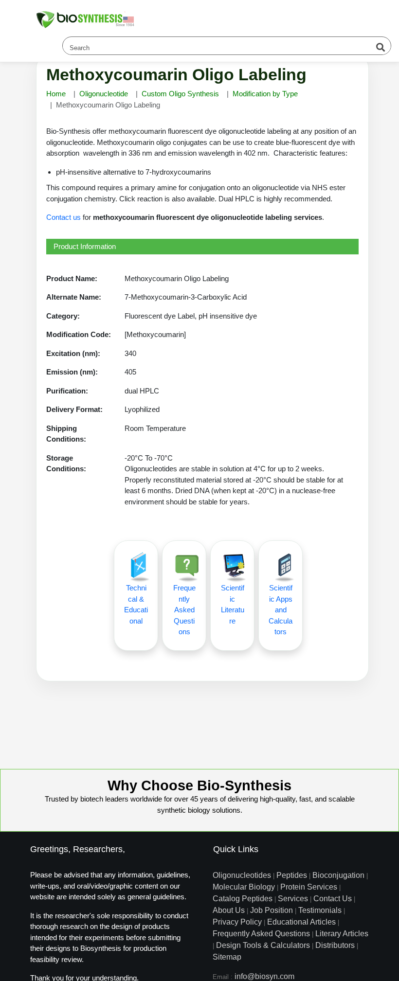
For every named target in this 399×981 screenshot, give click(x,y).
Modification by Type (265, 93)
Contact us (63, 217)
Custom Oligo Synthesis (180, 93)
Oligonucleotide (103, 93)
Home (56, 93)
